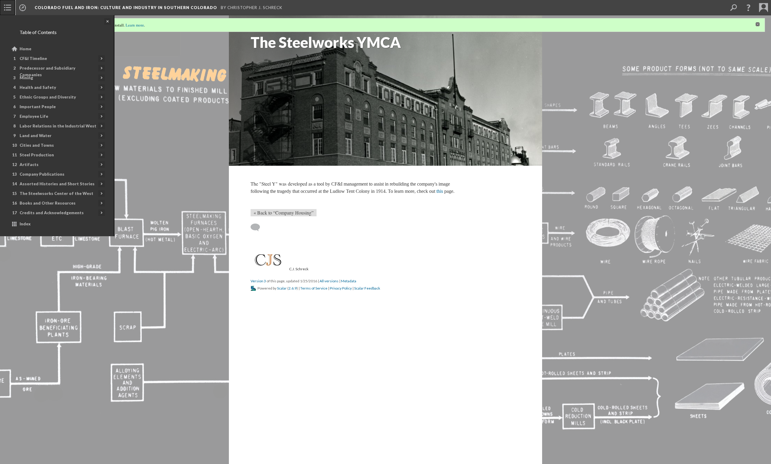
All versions (329, 281)
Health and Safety (38, 87)
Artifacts (29, 164)
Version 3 (258, 281)
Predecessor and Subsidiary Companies (47, 71)
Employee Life (34, 116)
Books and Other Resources (48, 203)
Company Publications (42, 174)
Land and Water (36, 135)
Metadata (348, 281)
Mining (26, 77)
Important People (38, 106)
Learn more (135, 25)
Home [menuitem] (25, 48)
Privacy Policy (341, 288)
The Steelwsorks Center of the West (56, 193)
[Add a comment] (258, 227)
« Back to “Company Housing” (284, 212)
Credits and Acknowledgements (52, 212)
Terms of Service (313, 288)
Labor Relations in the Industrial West (58, 126)
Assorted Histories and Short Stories (57, 183)
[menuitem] (7, 7)
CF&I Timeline (33, 58)
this (439, 191)
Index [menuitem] (25, 223)
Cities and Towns (37, 145)
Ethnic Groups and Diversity (48, 97)
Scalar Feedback (367, 288)
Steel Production (37, 154)
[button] (748, 7)
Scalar (282, 288)
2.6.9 (293, 288)
